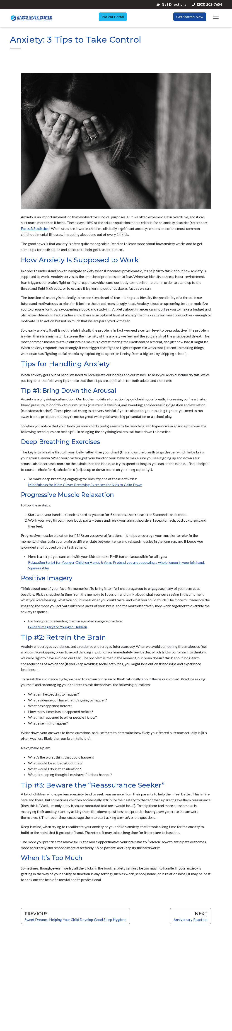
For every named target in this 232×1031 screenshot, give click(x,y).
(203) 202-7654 (209, 4)
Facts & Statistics (34, 228)
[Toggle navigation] (216, 16)
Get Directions (174, 4)
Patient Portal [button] (113, 16)
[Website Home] (31, 18)
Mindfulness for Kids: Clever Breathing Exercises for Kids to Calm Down (85, 484)
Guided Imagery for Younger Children (57, 627)
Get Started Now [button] (189, 16)
